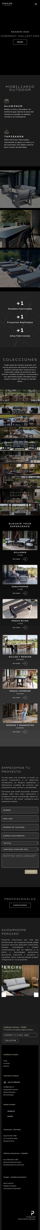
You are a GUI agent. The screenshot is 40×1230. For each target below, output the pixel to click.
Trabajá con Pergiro (9, 1186)
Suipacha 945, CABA (10, 1135)
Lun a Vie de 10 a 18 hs (10, 1138)
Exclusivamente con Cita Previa (13, 1165)
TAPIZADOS (14, 136)
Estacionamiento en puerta (12, 1162)
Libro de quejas (8, 1095)
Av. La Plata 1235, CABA (10, 1159)
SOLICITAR (10, 1040)
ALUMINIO (13, 106)
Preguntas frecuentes (10, 1089)
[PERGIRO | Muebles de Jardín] (7, 4)
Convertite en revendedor (12, 1188)
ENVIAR (31, 872)
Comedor (6, 1063)
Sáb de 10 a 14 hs (8, 1141)
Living (5, 1061)
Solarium (6, 1066)
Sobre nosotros (8, 1183)
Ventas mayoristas (9, 1092)
